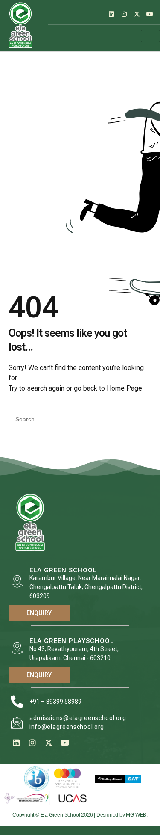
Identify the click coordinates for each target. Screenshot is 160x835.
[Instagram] (124, 14)
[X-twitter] (137, 14)
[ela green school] (17, 581)
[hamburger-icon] (150, 36)
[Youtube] (150, 14)
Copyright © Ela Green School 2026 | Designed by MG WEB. (80, 815)
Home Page (124, 388)
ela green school (63, 570)
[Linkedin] (111, 14)
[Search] (139, 419)
